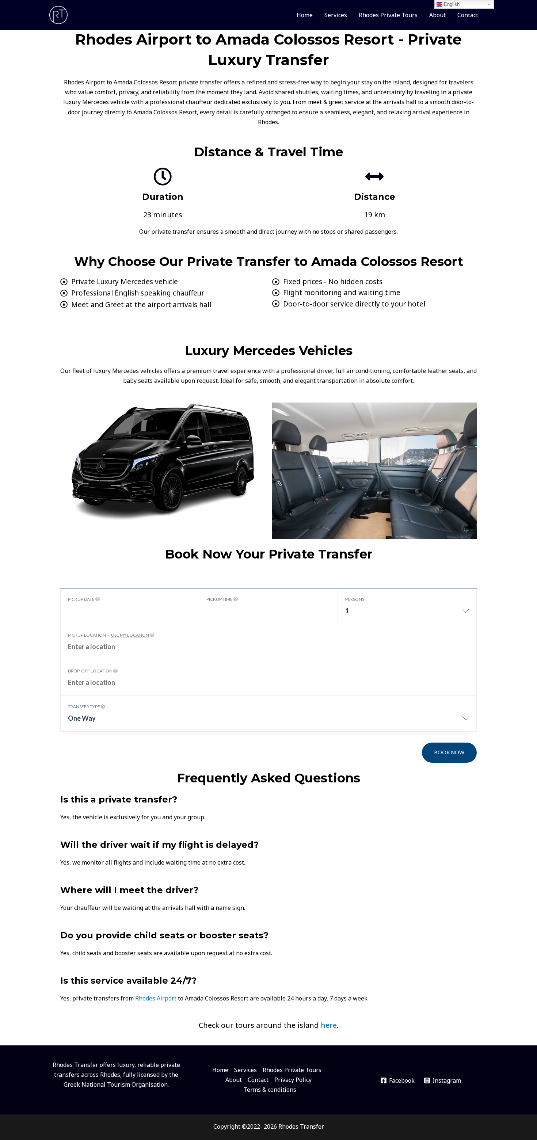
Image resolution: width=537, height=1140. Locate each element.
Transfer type (84, 706)
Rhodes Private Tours (388, 15)
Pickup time (219, 599)
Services (335, 15)
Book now (449, 752)
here (329, 1025)
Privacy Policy (293, 1080)
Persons (354, 599)
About (437, 15)
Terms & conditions (269, 1090)
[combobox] (407, 614)
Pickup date (81, 599)
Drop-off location (90, 671)
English (451, 4)
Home (305, 15)
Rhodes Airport (155, 998)
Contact (467, 15)
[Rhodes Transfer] (58, 14)
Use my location (130, 635)
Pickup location (108, 635)
